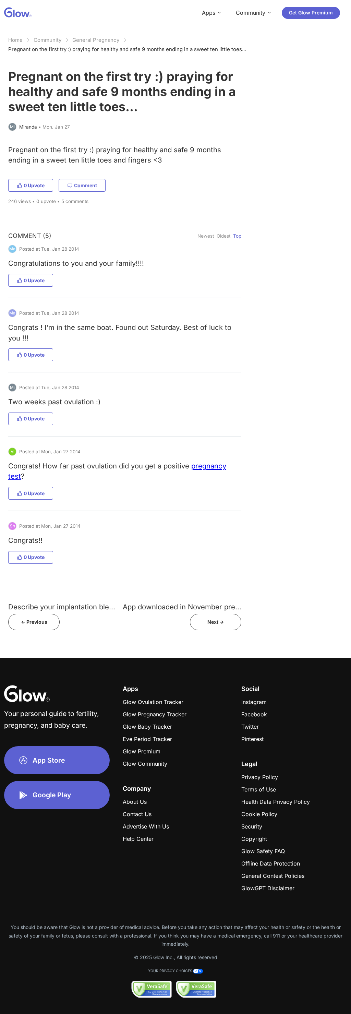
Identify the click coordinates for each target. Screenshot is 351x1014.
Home (15, 40)
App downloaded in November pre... (182, 607)
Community (47, 40)
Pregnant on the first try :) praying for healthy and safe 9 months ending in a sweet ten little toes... (127, 49)
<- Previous (34, 622)
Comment (85, 185)
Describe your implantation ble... (61, 607)
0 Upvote (34, 185)
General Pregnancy (95, 40)
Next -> (215, 622)
